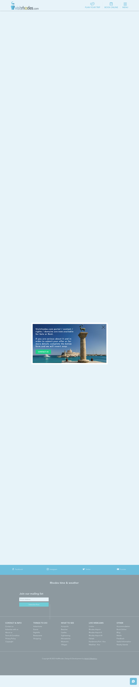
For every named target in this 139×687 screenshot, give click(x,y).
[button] (103, 327)
